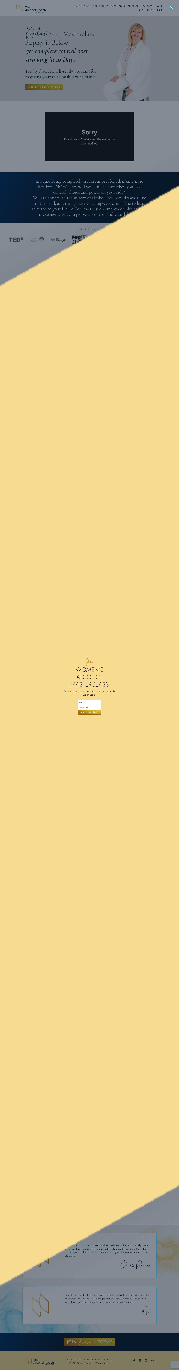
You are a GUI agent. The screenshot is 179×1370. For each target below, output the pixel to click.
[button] (171, 7)
